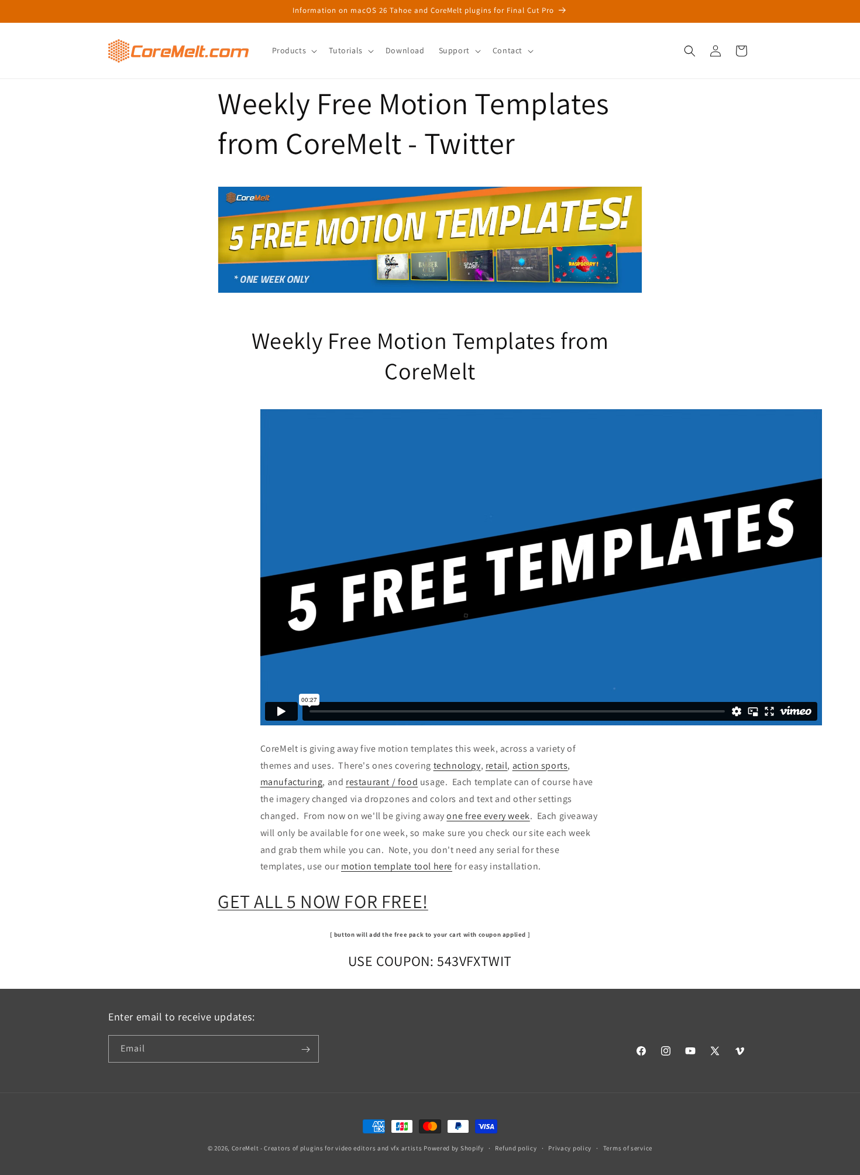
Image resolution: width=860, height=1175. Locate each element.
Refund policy (515, 1147)
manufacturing (291, 782)
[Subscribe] (305, 1049)
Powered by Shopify (454, 1148)
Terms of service (627, 1147)
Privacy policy (569, 1147)
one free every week (487, 816)
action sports (540, 765)
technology (457, 765)
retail (497, 765)
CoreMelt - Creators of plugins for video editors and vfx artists (327, 1148)
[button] (293, 50)
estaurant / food (383, 782)
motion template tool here (396, 866)
